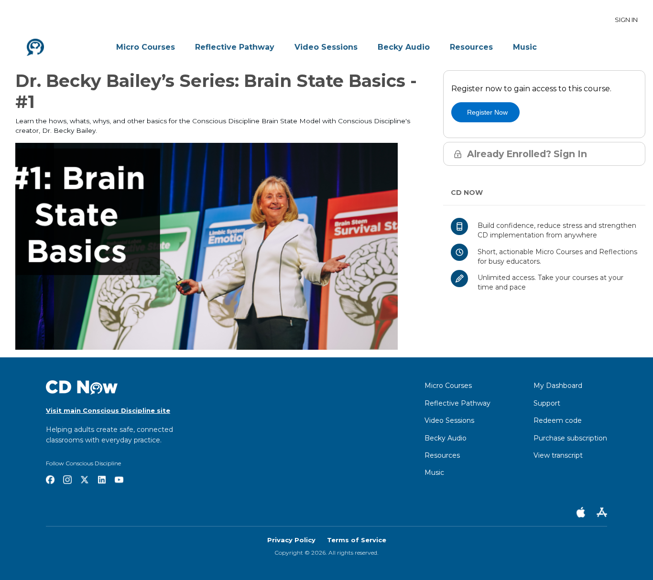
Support (546, 403)
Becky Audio (404, 47)
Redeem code (557, 420)
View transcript (558, 455)
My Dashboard (557, 385)
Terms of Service (356, 540)
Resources (471, 47)
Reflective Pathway (234, 47)
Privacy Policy (291, 540)
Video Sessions (326, 47)
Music (525, 47)
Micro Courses (145, 47)
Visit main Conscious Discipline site (108, 410)
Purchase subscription (570, 438)
